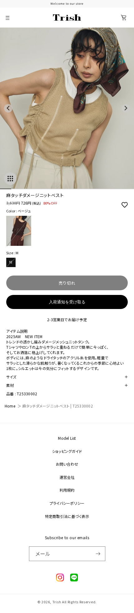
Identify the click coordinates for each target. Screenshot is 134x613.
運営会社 (67, 477)
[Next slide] (126, 108)
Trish (56, 601)
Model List (67, 438)
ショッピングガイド (67, 451)
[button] (8, 17)
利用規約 (67, 490)
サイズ (11, 376)
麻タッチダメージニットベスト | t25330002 (57, 405)
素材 (10, 385)
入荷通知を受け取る (67, 302)
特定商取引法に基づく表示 (67, 516)
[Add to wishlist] (123, 204)
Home (10, 405)
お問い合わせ (67, 464)
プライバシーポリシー (67, 503)
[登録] (98, 553)
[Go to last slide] (8, 108)
